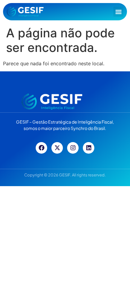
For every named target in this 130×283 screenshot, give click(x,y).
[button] (118, 12)
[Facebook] (41, 148)
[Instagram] (73, 148)
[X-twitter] (57, 148)
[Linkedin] (88, 148)
